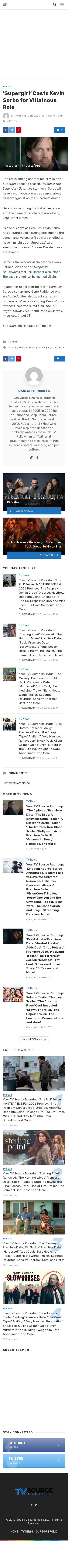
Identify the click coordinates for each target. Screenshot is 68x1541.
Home (14, 1531)
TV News (7, 87)
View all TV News (32, 1039)
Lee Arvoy (29, 614)
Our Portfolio (46, 1531)
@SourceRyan (19, 441)
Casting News (17, 347)
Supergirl (48, 347)
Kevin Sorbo (34, 347)
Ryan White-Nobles (27, 115)
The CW (60, 347)
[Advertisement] (34, 45)
